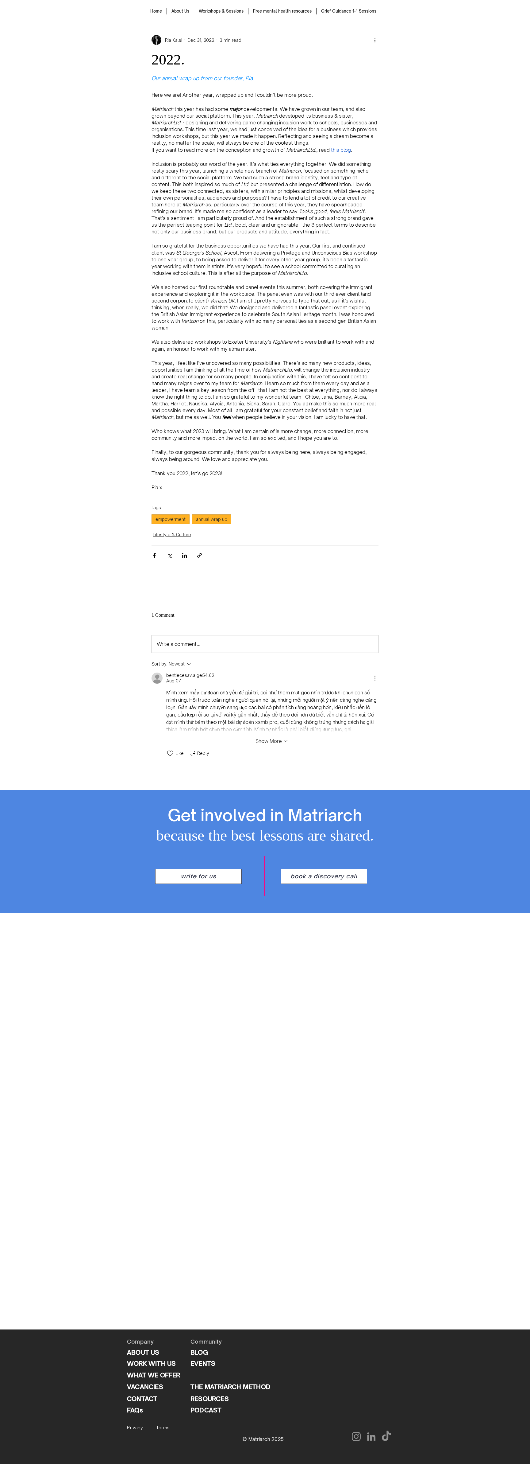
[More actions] (374, 40)
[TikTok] (386, 1437)
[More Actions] (374, 678)
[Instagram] (356, 1437)
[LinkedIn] (371, 1437)
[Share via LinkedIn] (184, 555)
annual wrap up (211, 519)
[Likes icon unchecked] (170, 753)
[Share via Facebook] (154, 555)
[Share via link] (199, 555)
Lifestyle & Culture (172, 534)
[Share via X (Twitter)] (169, 555)
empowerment (171, 519)
